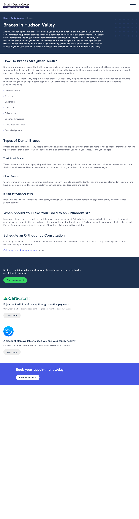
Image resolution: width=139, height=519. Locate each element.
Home (5, 18)
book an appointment (27, 250)
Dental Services (17, 18)
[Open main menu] (133, 5)
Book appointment (15, 280)
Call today (8, 250)
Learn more (12, 315)
